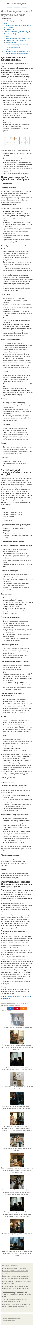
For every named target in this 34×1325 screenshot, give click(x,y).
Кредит (8, 49)
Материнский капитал (13, 47)
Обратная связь (6, 1322)
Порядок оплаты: (11, 43)
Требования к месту (23, 1003)
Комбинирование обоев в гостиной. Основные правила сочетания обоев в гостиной (15, 1271)
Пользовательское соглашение (14, 1318)
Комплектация (10, 29)
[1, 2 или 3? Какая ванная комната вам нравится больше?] (17, 1084)
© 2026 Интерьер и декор (8, 1315)
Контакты (5, 1318)
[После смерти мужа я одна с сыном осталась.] (17, 1232)
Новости (17, 7)
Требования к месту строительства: (18, 45)
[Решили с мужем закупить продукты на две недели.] (17, 1146)
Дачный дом (9, 1003)
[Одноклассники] (23, 1008)
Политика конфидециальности (9, 1320)
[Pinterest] (17, 1008)
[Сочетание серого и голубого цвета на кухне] (17, 1025)
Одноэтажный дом (15, 1005)
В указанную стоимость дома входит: (18, 38)
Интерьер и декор (17, 3)
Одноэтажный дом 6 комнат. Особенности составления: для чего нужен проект (18, 52)
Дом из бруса (15, 1003)
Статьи (24, 7)
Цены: (8, 36)
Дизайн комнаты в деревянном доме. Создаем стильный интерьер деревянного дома (16, 1294)
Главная (9, 7)
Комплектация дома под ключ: (16, 40)
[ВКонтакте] (10, 1008)
